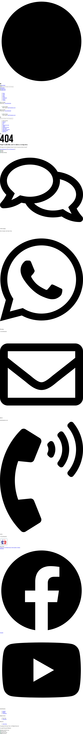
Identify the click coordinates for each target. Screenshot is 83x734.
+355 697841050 (7, 103)
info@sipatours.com (11, 107)
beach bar (4, 131)
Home (3, 93)
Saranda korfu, (5, 130)
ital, (3, 123)
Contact (3, 100)
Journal (3, 99)
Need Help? (2, 87)
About (3, 94)
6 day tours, (4, 128)
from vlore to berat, (6, 129)
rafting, (3, 126)
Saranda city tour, (5, 125)
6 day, (3, 122)
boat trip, (4, 121)
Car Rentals (4, 97)
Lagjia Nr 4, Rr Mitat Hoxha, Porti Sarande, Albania (10, 547)
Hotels (3, 96)
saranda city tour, (5, 127)
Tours (3, 95)
